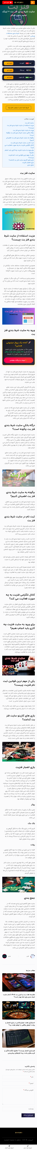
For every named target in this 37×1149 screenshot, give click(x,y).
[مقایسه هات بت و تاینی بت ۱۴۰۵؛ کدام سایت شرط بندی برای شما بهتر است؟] (18, 982)
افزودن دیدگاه (28, 1090)
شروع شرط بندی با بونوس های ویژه (18, 108)
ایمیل (31, 1083)
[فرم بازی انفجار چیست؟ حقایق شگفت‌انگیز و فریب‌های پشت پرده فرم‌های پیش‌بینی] (18, 1038)
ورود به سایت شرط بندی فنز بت (23, 130)
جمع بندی (30, 165)
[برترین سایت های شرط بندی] (33, 2)
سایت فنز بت (29, 123)
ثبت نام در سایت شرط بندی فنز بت (22, 143)
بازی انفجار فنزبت (28, 162)
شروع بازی (6, 2)
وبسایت (30, 1109)
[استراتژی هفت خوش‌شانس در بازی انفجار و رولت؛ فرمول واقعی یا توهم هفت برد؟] (18, 1010)
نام (31, 1077)
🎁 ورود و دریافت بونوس (18, 360)
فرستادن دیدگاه (28, 1115)
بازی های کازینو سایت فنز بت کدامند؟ (21, 160)
